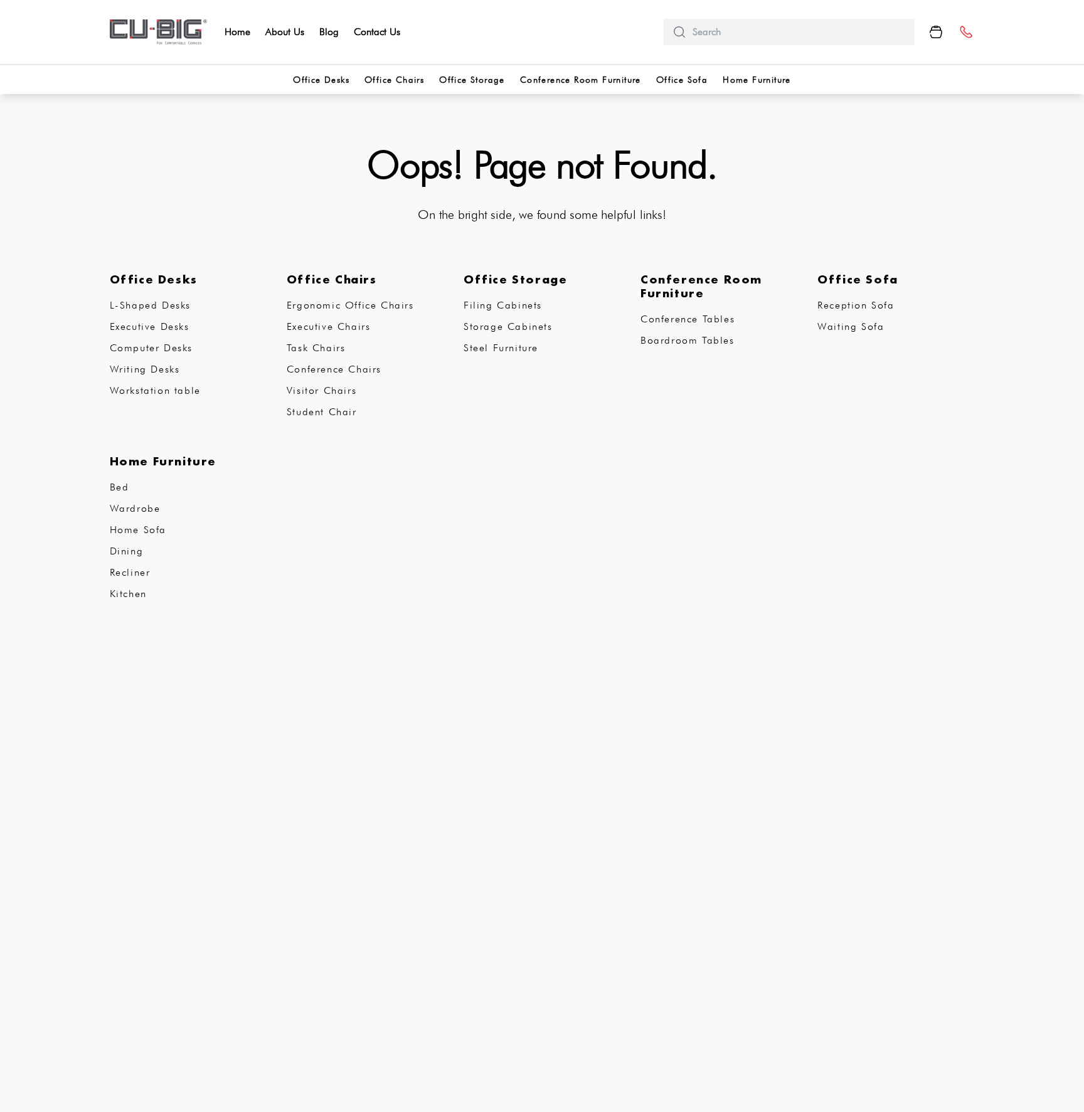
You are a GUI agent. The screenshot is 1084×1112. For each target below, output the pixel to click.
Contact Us (377, 32)
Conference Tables (687, 319)
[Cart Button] (936, 32)
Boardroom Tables (687, 340)
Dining (127, 551)
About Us (284, 32)
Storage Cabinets (508, 326)
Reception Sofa (855, 305)
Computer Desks (151, 348)
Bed (119, 487)
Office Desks (321, 80)
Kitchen (128, 594)
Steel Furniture (501, 348)
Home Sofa (138, 530)
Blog (329, 32)
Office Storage (472, 80)
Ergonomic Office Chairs (350, 305)
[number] (965, 32)
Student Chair (322, 412)
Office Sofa (682, 80)
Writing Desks (145, 369)
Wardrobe (135, 508)
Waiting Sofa (850, 326)
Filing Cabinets (503, 305)
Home (237, 32)
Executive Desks (149, 326)
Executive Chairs (329, 326)
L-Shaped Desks (150, 305)
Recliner (130, 572)
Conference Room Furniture (580, 80)
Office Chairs (394, 80)
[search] (799, 32)
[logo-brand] (159, 32)
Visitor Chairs (321, 390)
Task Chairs (316, 348)
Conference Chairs (334, 369)
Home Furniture (757, 80)
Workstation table (155, 390)
